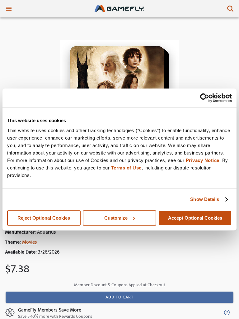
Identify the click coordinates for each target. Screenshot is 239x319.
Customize (116, 218)
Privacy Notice (202, 160)
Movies (29, 242)
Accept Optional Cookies (195, 218)
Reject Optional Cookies (43, 218)
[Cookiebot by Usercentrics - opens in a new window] (204, 97)
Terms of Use (126, 167)
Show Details (204, 199)
